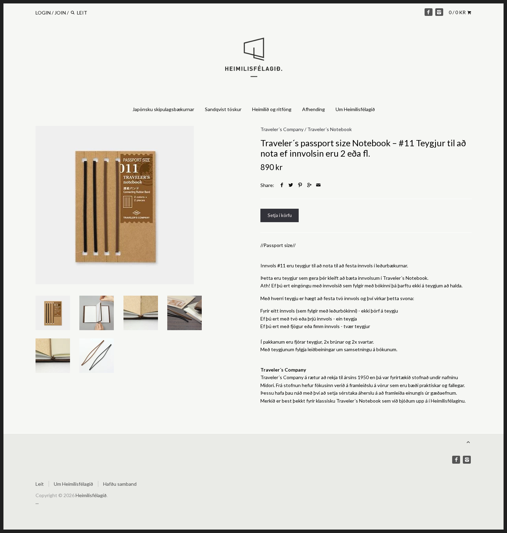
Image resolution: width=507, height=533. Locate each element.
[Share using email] (318, 185)
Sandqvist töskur (223, 109)
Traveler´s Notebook (329, 129)
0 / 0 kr (458, 12)
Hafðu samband (120, 484)
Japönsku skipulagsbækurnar (163, 109)
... (37, 502)
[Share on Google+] (309, 185)
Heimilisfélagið (91, 495)
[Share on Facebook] (282, 185)
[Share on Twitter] (291, 185)
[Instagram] (439, 12)
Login (43, 13)
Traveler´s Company (282, 129)
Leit (40, 484)
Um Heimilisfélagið (355, 109)
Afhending (313, 109)
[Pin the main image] (300, 185)
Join (60, 13)
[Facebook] (428, 12)
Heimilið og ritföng (271, 109)
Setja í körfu (280, 215)
